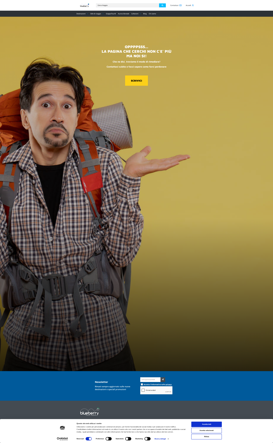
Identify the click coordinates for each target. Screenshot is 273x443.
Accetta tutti (206, 424)
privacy (169, 384)
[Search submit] (162, 5)
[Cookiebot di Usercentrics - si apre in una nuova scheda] (62, 438)
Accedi (188, 5)
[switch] (109, 438)
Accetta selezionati (207, 430)
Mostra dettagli (160, 439)
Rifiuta (206, 436)
